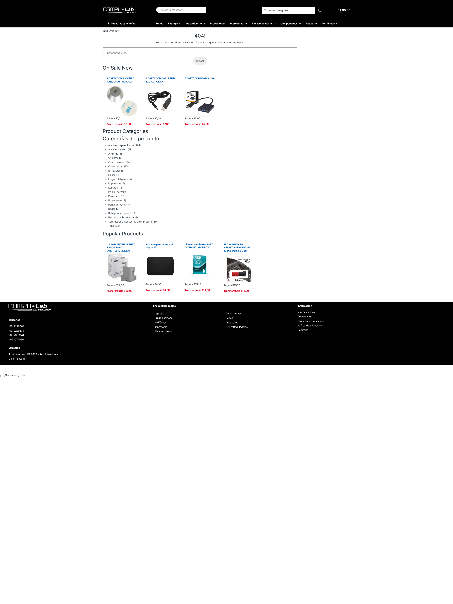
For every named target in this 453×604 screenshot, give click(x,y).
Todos (159, 23)
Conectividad (115, 166)
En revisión (114, 170)
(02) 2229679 (16, 330)
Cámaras (113, 157)
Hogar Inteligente (118, 179)
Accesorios (232, 322)
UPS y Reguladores (237, 326)
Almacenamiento (262, 23)
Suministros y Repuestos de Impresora (130, 221)
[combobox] (181, 10)
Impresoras (236, 23)
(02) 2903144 (16, 335)
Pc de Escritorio (195, 23)
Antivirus (113, 153)
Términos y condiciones (310, 321)
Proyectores (217, 23)
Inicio (105, 30)
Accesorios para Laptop (121, 145)
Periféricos (328, 23)
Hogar (111, 174)
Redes (309, 23)
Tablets (112, 225)
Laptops (173, 23)
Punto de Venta (117, 204)
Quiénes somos (306, 312)
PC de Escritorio (163, 317)
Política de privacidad (309, 325)
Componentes (288, 23)
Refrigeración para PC (120, 213)
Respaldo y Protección (121, 217)
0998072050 (16, 339)
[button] (226, 375)
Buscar (200, 60)
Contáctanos (304, 316)
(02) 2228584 (16, 326)
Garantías (302, 329)
